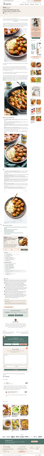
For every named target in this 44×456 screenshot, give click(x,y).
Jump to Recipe (6, 14)
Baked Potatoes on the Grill (38, 75)
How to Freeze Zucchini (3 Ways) (38, 83)
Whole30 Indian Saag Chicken (9, 231)
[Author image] (3, 13)
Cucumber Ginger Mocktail (32, 75)
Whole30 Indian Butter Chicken (9, 230)
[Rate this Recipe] (9, 14)
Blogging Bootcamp (35, 2)
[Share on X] (1, 229)
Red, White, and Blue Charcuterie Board (38, 68)
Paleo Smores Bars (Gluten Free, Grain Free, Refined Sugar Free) (33, 122)
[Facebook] (27, 0)
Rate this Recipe (11, 315)
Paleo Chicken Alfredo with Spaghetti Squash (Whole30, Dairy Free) (8, 332)
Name (5, 366)
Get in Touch (39, 2)
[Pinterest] (29, 0)
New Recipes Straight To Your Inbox (8, 0)
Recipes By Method (32, 448)
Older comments (5, 379)
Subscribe (23, 344)
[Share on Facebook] (1, 227)
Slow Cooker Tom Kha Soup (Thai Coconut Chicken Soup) (38, 113)
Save (18, 249)
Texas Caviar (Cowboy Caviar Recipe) (33, 68)
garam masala (12, 259)
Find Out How (34, 441)
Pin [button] (12, 249)
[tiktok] (31, 0)
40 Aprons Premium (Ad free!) (37, 0)
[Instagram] (28, 0)
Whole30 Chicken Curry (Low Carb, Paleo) (10, 229)
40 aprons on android (35, 58)
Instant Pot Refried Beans (23, 430)
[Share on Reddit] (1, 230)
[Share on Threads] (1, 231)
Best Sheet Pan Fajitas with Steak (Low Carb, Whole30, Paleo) (22, 332)
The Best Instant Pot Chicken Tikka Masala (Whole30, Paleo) (13, 232)
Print (6, 249)
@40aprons (8, 312)
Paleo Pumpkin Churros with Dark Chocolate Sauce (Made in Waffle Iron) (6, 417)
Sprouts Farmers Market (19, 19)
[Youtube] (32, 0)
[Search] (40, 40)
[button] (11, 14)
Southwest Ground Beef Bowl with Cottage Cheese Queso (33, 105)
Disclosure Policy (16, 18)
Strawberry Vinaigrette (38, 121)
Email (17, 366)
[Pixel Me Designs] (39, 455)
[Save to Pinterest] (1, 226)
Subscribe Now (21, 451)
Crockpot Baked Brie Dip (6, 430)
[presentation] (7, 410)
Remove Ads (24, 249)
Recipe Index (22, 4)
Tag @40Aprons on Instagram (18, 315)
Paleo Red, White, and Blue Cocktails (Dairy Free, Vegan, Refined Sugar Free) (33, 114)
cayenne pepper (11, 267)
